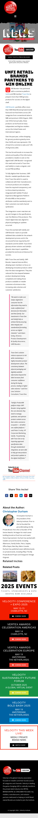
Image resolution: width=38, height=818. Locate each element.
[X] (11, 495)
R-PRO (12, 478)
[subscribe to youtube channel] (19, 466)
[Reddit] (16, 495)
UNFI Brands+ (10, 107)
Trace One (25, 94)
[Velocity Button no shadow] (10, 2)
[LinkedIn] (21, 495)
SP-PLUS (22, 478)
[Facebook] (7, 495)
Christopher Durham (9, 476)
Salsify (8, 94)
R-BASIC (8, 478)
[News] (19, 29)
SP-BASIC (16, 478)
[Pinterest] (26, 495)
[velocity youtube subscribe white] (16, 767)
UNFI (4, 479)
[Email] (31, 495)
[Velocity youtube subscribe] (19, 45)
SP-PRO (26, 478)
